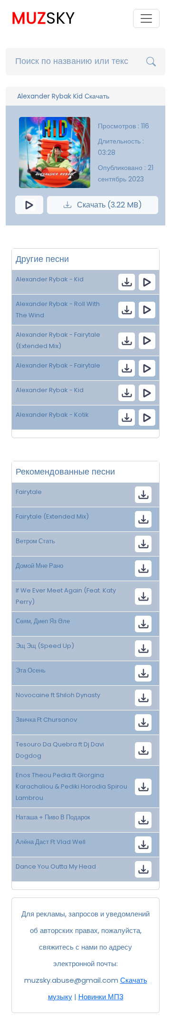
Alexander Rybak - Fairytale (58, 365)
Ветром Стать (35, 541)
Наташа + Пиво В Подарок (53, 817)
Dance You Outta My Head (56, 866)
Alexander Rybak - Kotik (52, 414)
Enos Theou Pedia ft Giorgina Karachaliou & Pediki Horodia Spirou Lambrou (71, 786)
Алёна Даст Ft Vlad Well (51, 841)
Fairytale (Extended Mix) (52, 516)
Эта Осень (31, 670)
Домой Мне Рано (39, 565)
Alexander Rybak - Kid (50, 279)
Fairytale (29, 491)
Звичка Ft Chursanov (46, 719)
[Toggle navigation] (146, 18)
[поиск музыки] (151, 62)
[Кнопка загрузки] (143, 494)
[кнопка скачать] (126, 282)
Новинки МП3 (101, 997)
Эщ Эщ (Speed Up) (45, 645)
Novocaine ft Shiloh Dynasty (58, 695)
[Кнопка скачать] (143, 544)
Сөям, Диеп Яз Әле (43, 621)
